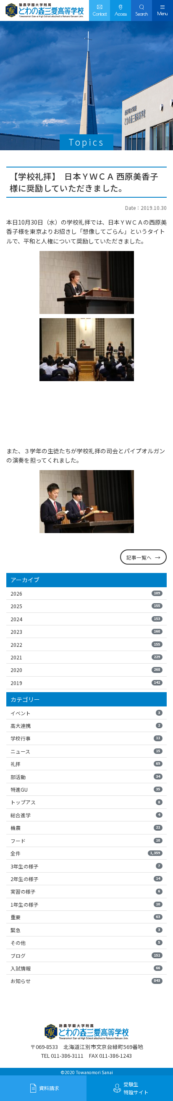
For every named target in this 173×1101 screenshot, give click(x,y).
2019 (85, 682)
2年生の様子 (85, 878)
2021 (85, 657)
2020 (85, 669)
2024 (85, 618)
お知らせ (85, 980)
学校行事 (85, 738)
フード (85, 840)
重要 (85, 917)
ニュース (85, 751)
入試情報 (85, 968)
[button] (141, 10)
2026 (85, 593)
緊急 (85, 930)
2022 (85, 644)
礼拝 (85, 763)
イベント (85, 713)
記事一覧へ (139, 557)
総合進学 (85, 815)
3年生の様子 (85, 866)
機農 (85, 827)
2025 (85, 605)
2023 (85, 631)
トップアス (85, 801)
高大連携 (85, 725)
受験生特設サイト (136, 1088)
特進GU (85, 789)
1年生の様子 (85, 904)
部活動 (85, 776)
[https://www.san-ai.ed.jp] (44, 10)
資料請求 (49, 1087)
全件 (85, 853)
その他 (85, 942)
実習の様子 (85, 891)
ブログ (85, 955)
